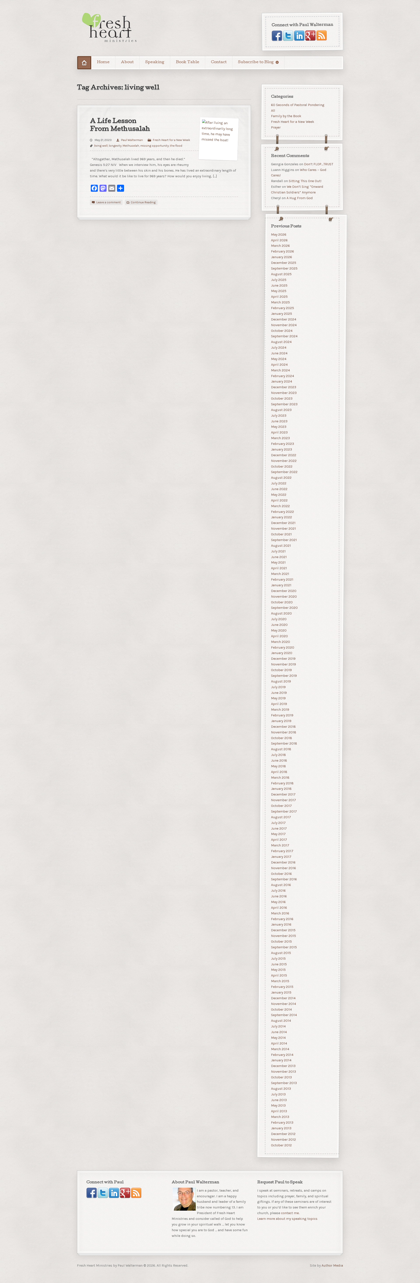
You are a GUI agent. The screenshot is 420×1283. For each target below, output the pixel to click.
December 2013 (283, 1066)
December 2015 (283, 930)
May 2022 (278, 495)
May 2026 (278, 234)
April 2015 (279, 975)
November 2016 (283, 868)
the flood (176, 145)
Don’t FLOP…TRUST (318, 164)
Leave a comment (108, 202)
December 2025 (283, 263)
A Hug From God (300, 198)
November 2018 (283, 732)
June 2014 (279, 1032)
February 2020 (282, 647)
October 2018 (281, 738)
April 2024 (279, 364)
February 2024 (282, 376)
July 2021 (278, 551)
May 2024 (278, 359)
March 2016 (280, 913)
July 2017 (278, 823)
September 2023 (284, 404)
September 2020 (284, 608)
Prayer (276, 127)
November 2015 (283, 936)
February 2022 (282, 512)
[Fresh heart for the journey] (110, 28)
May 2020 (279, 630)
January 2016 (281, 925)
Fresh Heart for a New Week (171, 140)
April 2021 (279, 568)
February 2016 (282, 919)
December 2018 (283, 726)
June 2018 (279, 760)
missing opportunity (154, 145)
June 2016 (279, 896)
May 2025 (278, 291)
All (273, 110)
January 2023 (281, 449)
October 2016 (281, 874)
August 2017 (281, 817)
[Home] (84, 62)
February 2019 (282, 715)
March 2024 (280, 370)
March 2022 (280, 506)
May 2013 (278, 1106)
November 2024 (284, 325)
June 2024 (279, 353)
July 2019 (278, 687)
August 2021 (281, 545)
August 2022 (281, 477)
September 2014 (284, 1015)
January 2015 (281, 992)
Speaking (154, 62)
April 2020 (279, 636)
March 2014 (280, 1049)
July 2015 (278, 958)
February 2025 (282, 308)
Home (103, 62)
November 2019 (283, 664)
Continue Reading (143, 202)
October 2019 (281, 670)
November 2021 (283, 528)
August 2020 (281, 613)
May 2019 (278, 698)
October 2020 (282, 602)
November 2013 (283, 1071)
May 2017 (278, 834)
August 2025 (281, 274)
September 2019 (284, 676)
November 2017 (283, 800)
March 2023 (280, 438)
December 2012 (283, 1134)
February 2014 (282, 1055)
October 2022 (281, 466)
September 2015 (284, 947)
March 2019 (280, 709)
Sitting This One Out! (305, 181)
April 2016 (279, 907)
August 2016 (281, 885)
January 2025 (281, 314)
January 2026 (281, 257)
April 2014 (279, 1043)
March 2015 (280, 981)
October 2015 (281, 941)
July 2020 (279, 619)
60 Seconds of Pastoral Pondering (297, 105)
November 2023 (284, 393)
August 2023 (281, 410)
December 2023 (283, 387)
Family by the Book (286, 116)
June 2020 (279, 625)
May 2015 (278, 970)
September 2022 (284, 472)
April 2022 (279, 500)
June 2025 (279, 285)
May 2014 (278, 1038)
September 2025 (284, 268)
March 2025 (280, 302)
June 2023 (279, 421)
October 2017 (281, 806)
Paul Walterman (132, 140)
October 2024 (281, 331)
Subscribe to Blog (256, 62)
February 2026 (282, 251)
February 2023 (282, 444)
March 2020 (280, 642)
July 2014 (278, 1026)
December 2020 (283, 591)
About (127, 62)
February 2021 (282, 579)
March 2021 (280, 574)
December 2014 (283, 998)
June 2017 (279, 828)
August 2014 (281, 1020)
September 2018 (284, 744)
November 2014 (283, 1004)
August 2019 (281, 681)
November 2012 (283, 1139)
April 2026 (279, 240)
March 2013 (280, 1117)
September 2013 (284, 1083)
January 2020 (281, 653)
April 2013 (279, 1111)
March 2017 (280, 845)
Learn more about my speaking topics (287, 1219)
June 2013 (279, 1100)
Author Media (332, 1265)
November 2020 (284, 596)
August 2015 (281, 953)
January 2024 (281, 382)
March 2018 (280, 777)
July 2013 (278, 1094)
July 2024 (278, 347)
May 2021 (278, 563)
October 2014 (281, 1009)
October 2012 (281, 1145)
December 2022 (283, 455)
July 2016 (278, 890)
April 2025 (279, 296)
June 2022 (279, 489)
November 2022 (284, 461)
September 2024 (284, 336)
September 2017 (284, 811)
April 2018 (279, 772)
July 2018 (278, 755)
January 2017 (281, 857)
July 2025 (278, 280)
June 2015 (279, 964)
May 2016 (278, 902)
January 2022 (281, 517)
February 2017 (282, 851)
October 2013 (281, 1077)
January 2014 (281, 1060)
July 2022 (278, 483)
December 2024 (283, 319)
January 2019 (281, 721)
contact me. (290, 1213)
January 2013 (281, 1128)
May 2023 (278, 427)
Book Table (187, 62)
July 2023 (278, 415)
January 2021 (281, 585)
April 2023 (279, 432)
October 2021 (281, 534)
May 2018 (278, 766)
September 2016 (284, 879)
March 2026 (280, 246)
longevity (115, 145)
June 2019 (279, 693)
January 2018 (281, 789)
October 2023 (281, 398)
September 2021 (284, 540)
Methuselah (130, 145)
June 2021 (279, 557)
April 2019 (279, 704)
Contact (219, 62)
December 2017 (283, 794)
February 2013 (282, 1122)
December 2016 (283, 862)
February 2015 (282, 987)
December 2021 (283, 523)
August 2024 (281, 342)
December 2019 (283, 658)
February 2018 (282, 783)
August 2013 (281, 1088)
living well (101, 145)
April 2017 (279, 839)
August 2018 (281, 749)
